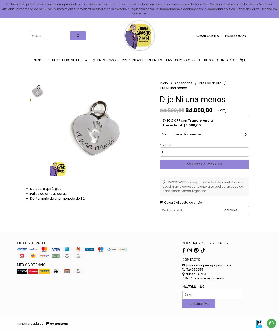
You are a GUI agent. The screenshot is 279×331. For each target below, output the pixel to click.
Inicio (37, 60)
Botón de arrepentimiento (204, 278)
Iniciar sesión (235, 35)
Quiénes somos (105, 60)
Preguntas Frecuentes (142, 60)
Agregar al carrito (204, 164)
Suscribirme (199, 303)
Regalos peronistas (65, 60)
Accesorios (183, 83)
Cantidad (165, 145)
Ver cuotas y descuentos (181, 134)
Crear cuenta (207, 35)
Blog (208, 60)
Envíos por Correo (183, 60)
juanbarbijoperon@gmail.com (208, 265)
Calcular (231, 210)
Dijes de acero (210, 83)
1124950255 (194, 270)
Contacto (226, 60)
